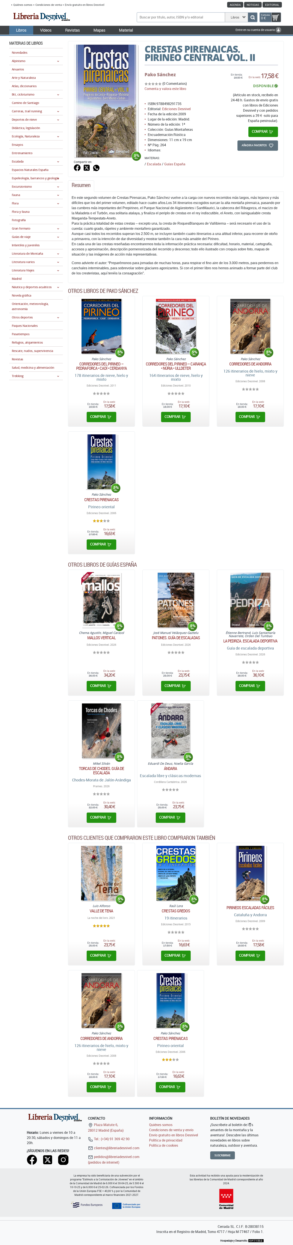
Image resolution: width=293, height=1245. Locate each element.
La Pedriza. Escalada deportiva (250, 641)
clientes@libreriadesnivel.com (116, 1148)
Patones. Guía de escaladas (176, 638)
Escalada (154, 164)
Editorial (272, 5)
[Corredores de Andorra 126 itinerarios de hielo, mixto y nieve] (250, 326)
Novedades (19, 52)
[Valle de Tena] (101, 873)
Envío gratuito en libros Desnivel (84, 5)
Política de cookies (163, 1145)
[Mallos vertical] (101, 600)
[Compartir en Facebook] (77, 167)
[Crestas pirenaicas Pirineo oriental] (101, 461)
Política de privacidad (165, 1140)
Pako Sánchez (160, 74)
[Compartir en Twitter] (86, 167)
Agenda (235, 5)
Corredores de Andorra (250, 364)
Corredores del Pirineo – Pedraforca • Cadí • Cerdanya (101, 366)
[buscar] (252, 17)
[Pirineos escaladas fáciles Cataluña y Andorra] (250, 873)
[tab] (81, 186)
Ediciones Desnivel (176, 109)
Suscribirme (222, 1155)
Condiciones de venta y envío (171, 1130)
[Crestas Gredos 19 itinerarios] (176, 873)
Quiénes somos (22, 5)
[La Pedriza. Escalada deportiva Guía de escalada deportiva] (250, 600)
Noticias (253, 5)
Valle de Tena (101, 911)
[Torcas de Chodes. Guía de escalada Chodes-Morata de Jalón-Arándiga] (101, 730)
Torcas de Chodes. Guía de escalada (101, 770)
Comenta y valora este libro (165, 88)
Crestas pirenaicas (101, 500)
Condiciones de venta (48, 5)
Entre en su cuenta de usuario (256, 30)
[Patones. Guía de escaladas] (175, 600)
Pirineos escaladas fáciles (250, 908)
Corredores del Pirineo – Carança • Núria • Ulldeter (176, 366)
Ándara (170, 768)
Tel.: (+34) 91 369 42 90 (111, 1139)
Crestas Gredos (176, 911)
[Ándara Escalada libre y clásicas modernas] (170, 730)
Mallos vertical (101, 638)
